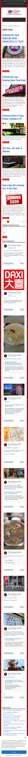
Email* (3, 232)
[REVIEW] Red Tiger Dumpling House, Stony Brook (14, 78)
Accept (14, 752)
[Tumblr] (20, 4)
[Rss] (5, 4)
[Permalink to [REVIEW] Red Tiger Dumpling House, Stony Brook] (14, 96)
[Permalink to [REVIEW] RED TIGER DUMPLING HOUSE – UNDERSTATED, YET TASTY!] (14, 57)
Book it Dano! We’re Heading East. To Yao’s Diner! (13, 187)
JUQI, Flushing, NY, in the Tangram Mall (12, 710)
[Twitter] (9, 4)
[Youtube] (15, 4)
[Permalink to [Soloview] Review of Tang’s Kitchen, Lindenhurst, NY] (14, 135)
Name (3, 227)
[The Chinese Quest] (14, 14)
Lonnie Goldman (9, 560)
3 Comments (13, 191)
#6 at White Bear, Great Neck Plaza (11, 719)
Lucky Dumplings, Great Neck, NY (11, 712)
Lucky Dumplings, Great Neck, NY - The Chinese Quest (13, 639)
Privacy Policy (18, 755)
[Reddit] (16, 4)
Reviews (10, 25)
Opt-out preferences (10, 755)
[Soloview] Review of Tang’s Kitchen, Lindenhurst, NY (13, 117)
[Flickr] (13, 4)
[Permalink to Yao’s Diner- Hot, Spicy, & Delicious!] (14, 167)
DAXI (5, 298)
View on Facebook (9, 263)
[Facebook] (7, 4)
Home (5, 25)
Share (22, 263)
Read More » (6, 71)
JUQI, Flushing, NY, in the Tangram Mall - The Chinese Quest (13, 492)
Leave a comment (14, 44)
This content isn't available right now (13, 250)
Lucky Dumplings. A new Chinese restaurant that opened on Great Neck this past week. (14, 681)
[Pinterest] (11, 4)
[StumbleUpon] (18, 4)
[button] (25, 738)
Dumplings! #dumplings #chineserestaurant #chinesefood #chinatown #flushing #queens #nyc (13, 363)
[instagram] (22, 4)
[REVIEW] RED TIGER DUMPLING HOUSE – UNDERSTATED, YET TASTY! (13, 38)
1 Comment (12, 154)
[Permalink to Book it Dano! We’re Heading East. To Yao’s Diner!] (14, 204)
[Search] (24, 1)
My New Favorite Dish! (8, 714)
